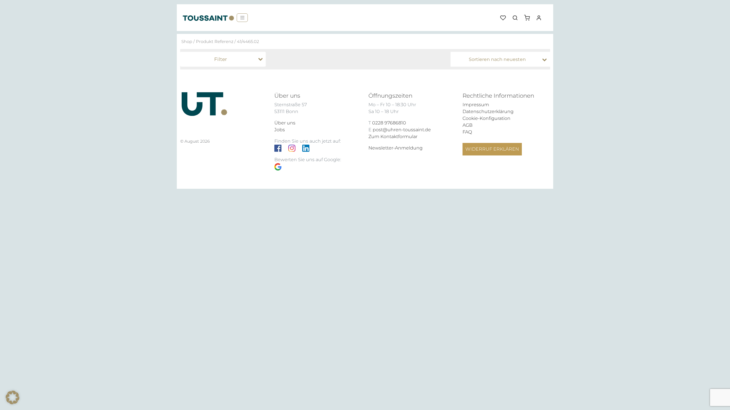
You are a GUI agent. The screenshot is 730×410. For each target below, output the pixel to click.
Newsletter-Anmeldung (395, 148)
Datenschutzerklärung (488, 111)
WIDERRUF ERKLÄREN (492, 149)
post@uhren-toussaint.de (402, 129)
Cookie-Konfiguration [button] (486, 118)
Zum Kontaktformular (392, 136)
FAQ (467, 132)
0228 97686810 (389, 123)
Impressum (476, 104)
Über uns (284, 123)
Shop (186, 41)
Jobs (279, 129)
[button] (529, 15)
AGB (468, 125)
